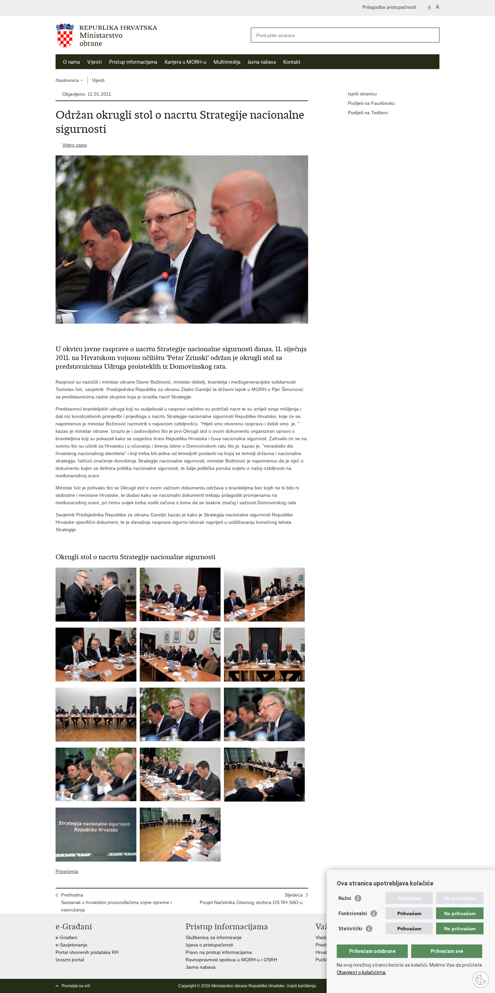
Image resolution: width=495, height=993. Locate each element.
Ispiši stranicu (362, 93)
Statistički (350, 928)
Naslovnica (67, 80)
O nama (71, 62)
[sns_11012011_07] (96, 715)
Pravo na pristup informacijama (219, 952)
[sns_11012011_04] (96, 655)
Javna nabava (262, 62)
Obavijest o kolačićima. (361, 972)
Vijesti (94, 62)
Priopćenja (67, 871)
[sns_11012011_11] (180, 775)
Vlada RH (326, 937)
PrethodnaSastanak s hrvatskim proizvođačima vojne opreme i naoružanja (116, 902)
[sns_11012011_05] (180, 655)
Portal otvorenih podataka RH (87, 952)
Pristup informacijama (133, 62)
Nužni (344, 898)
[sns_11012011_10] (96, 775)
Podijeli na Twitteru (368, 112)
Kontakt (292, 62)
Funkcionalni (352, 913)
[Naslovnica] (152, 35)
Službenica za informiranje (214, 937)
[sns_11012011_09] (264, 715)
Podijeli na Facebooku (371, 103)
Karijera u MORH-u (185, 62)
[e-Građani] (84, 7)
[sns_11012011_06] (264, 655)
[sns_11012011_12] (264, 775)
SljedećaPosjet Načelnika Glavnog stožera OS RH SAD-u (251, 898)
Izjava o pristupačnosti (209, 944)
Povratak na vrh (76, 986)
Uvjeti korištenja (301, 986)
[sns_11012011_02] (180, 595)
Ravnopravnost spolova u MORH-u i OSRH (231, 959)
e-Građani (66, 937)
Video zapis (74, 145)
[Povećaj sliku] (182, 239)
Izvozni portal (70, 959)
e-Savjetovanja (71, 944)
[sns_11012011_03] (264, 595)
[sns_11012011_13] (96, 835)
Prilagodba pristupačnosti (389, 7)
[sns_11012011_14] (180, 835)
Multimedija (226, 62)
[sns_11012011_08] (180, 715)
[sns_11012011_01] (96, 595)
